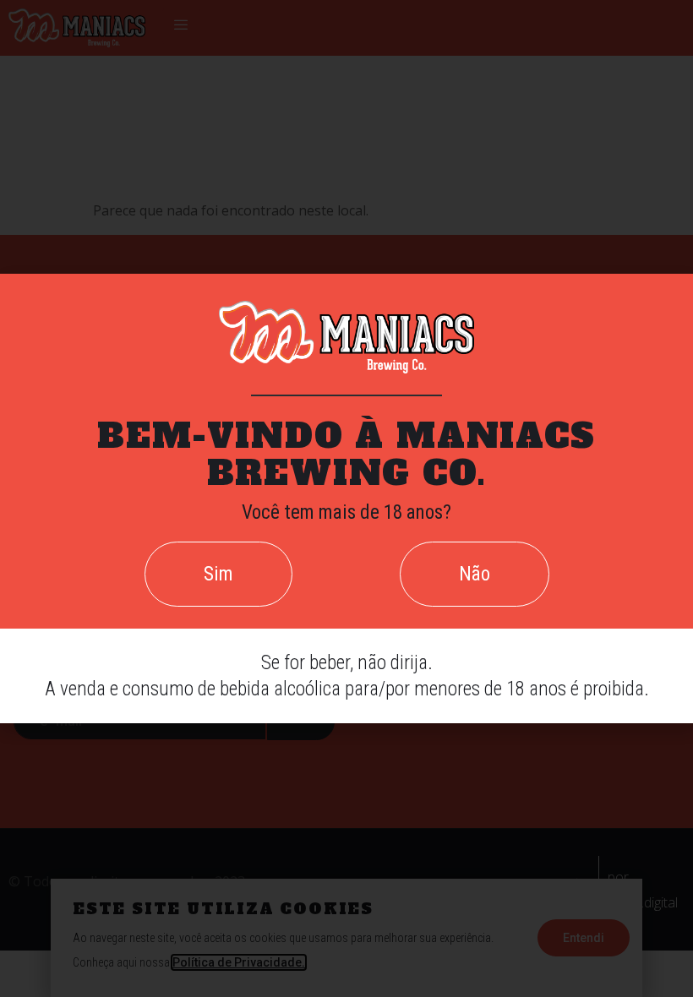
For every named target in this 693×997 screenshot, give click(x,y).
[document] (346, 498)
